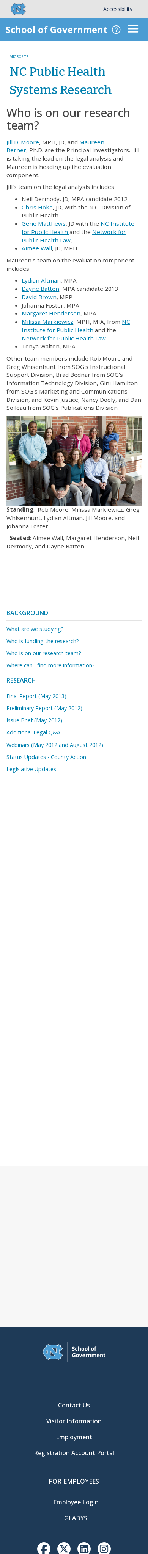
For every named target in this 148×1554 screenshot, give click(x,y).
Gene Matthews (44, 223)
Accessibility (117, 8)
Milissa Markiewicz (47, 321)
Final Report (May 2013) (36, 696)
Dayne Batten (40, 288)
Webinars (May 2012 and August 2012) (54, 744)
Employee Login (76, 1502)
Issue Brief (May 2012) (34, 720)
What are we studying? (35, 629)
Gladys (75, 1518)
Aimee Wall (37, 248)
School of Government (56, 29)
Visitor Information (74, 1421)
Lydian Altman (41, 280)
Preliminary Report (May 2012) (44, 708)
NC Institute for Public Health (76, 326)
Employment (74, 1437)
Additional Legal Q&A (33, 732)
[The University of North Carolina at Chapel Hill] (13, 9)
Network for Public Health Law (64, 338)
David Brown (39, 297)
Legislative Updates (31, 769)
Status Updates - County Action (46, 757)
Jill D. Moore (22, 142)
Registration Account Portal (74, 1453)
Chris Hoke (37, 207)
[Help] (116, 29)
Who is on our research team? (43, 653)
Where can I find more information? (50, 665)
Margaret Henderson (51, 313)
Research (21, 680)
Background (27, 613)
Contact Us (74, 1405)
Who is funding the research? (42, 641)
